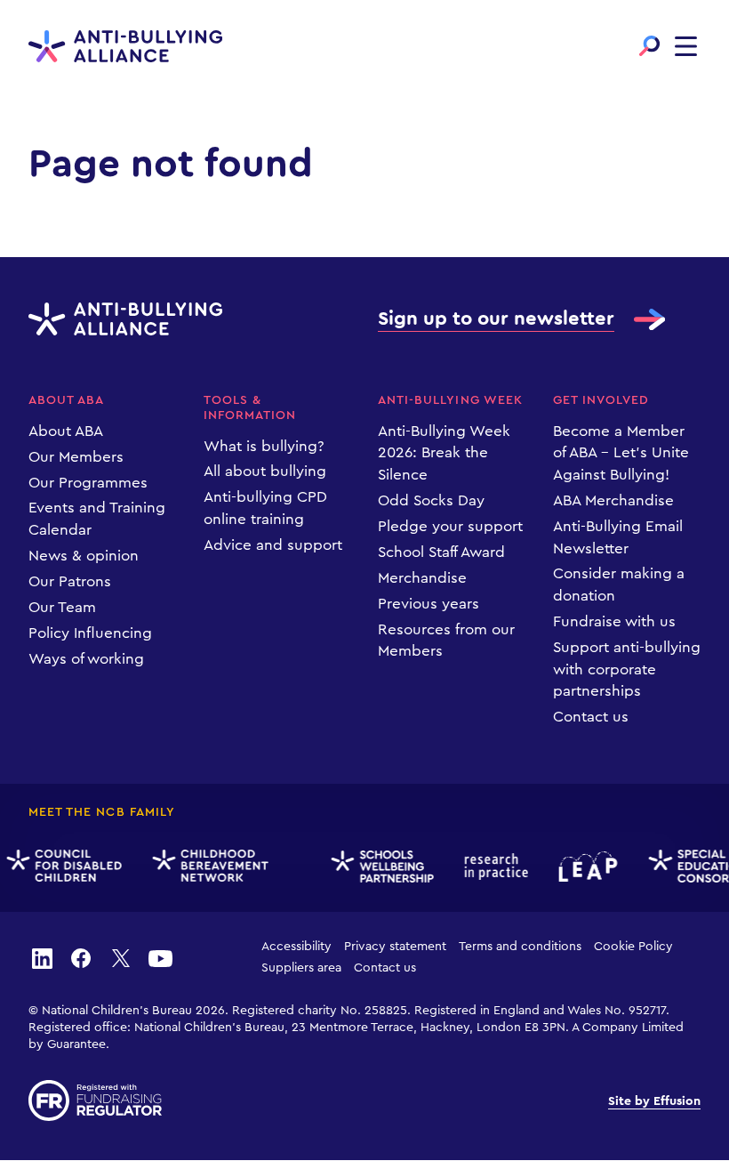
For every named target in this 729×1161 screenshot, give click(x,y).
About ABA (66, 400)
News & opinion (83, 555)
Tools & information (250, 408)
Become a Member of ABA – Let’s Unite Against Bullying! (621, 452)
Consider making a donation (619, 584)
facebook (81, 957)
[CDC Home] (61, 866)
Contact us (591, 716)
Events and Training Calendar (96, 518)
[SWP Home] (379, 867)
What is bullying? (264, 446)
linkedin (41, 957)
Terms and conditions (520, 946)
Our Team (62, 607)
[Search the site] (649, 45)
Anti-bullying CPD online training (265, 508)
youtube (160, 957)
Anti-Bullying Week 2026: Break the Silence (444, 452)
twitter (121, 957)
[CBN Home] (208, 866)
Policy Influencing (90, 633)
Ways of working (86, 658)
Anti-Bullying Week (450, 400)
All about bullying (265, 471)
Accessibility (296, 946)
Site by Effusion (654, 1101)
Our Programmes (88, 482)
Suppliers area (301, 968)
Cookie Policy (633, 946)
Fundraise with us (614, 621)
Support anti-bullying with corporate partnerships (627, 669)
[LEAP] (586, 866)
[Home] (125, 46)
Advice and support (273, 544)
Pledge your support (450, 526)
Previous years (428, 603)
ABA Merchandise (613, 500)
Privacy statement (395, 946)
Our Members (76, 456)
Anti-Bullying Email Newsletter (618, 537)
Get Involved (601, 400)
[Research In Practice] (493, 866)
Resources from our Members (446, 640)
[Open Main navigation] (686, 45)
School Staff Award (441, 552)
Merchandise (422, 577)
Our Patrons (69, 581)
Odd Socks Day (431, 500)
